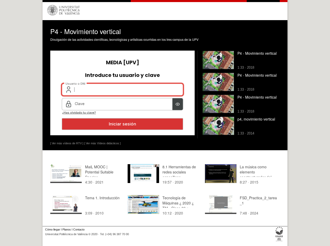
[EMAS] (279, 241)
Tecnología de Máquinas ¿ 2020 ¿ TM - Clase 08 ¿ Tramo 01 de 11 (178, 205)
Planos (66, 229)
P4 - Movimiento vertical (257, 53)
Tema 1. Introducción (102, 197)
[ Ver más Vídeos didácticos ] (102, 143)
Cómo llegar (52, 229)
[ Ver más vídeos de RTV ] (66, 143)
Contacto (79, 229)
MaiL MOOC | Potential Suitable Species (99, 172)
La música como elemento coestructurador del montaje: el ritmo (255, 174)
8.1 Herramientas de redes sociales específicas (179, 172)
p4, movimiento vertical (256, 119)
